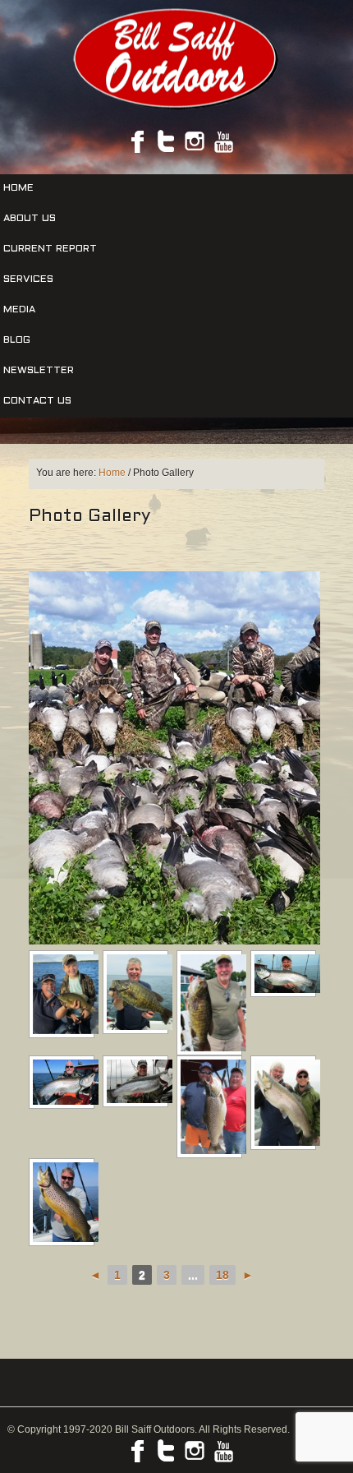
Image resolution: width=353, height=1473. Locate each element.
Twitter (165, 141)
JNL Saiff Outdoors (176, 58)
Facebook (137, 141)
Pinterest (194, 141)
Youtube (223, 141)
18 (222, 1274)
